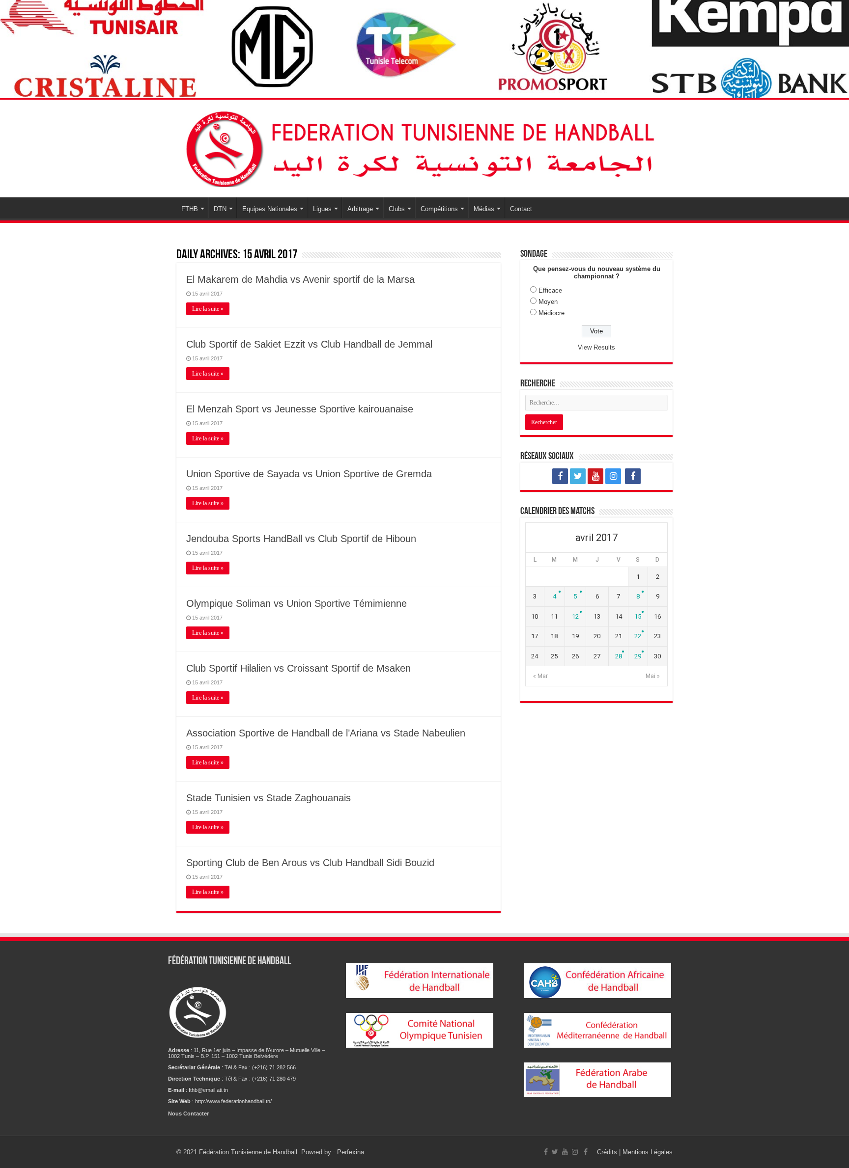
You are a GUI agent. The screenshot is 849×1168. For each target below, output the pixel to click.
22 (637, 636)
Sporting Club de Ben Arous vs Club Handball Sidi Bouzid (310, 862)
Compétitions (439, 209)
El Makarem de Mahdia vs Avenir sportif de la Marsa (300, 279)
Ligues (322, 209)
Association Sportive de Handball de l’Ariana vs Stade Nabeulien (325, 733)
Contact (521, 209)
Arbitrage (360, 209)
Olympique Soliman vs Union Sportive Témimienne (296, 603)
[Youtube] (595, 476)
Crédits (608, 1152)
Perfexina (350, 1152)
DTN (220, 209)
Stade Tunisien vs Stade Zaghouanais (268, 797)
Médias (484, 209)
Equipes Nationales (269, 209)
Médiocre (551, 313)
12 (575, 616)
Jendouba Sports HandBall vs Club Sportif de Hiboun (301, 538)
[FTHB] (424, 147)
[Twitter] (578, 476)
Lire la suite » (208, 308)
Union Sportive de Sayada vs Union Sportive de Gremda (309, 473)
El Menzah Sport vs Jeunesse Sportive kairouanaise (299, 409)
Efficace (550, 290)
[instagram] (613, 476)
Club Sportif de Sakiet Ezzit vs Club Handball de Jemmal (309, 344)
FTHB (189, 209)
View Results (596, 347)
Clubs (397, 209)
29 (637, 656)
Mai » (653, 676)
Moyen (548, 301)
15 (637, 616)
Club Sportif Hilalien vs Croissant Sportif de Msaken (298, 668)
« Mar (540, 676)
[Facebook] (560, 476)
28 (618, 656)
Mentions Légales (648, 1152)
